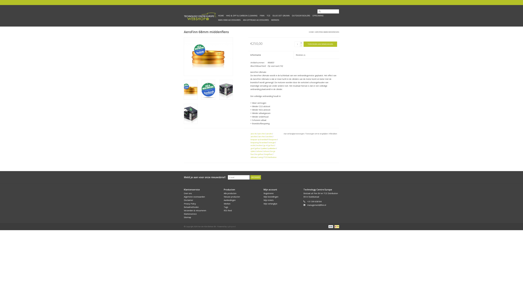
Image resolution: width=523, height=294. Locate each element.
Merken (275, 20)
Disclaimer (188, 200)
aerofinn (254, 136)
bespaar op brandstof (259, 139)
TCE (268, 15)
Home (221, 15)
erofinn (259, 145)
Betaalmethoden (191, 207)
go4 (252, 148)
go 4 (265, 145)
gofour (257, 148)
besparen (273, 139)
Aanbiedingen (230, 200)
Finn (262, 15)
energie (272, 142)
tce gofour (259, 154)
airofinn (269, 136)
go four (271, 145)
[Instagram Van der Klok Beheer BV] (337, 177)
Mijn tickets (269, 200)
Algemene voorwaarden (194, 196)
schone (259, 151)
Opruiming (317, 15)
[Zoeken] (318, 11)
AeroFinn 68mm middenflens (327, 32)
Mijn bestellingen (271, 196)
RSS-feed (228, 210)
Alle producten (230, 193)
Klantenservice (190, 214)
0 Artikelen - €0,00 (306, 2)
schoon (266, 151)
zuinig (260, 157)
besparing (255, 142)
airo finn (262, 136)
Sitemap (187, 217)
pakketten (272, 148)
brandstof (264, 142)
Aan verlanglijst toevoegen (294, 134)
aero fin (254, 134)
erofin (253, 145)
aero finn (261, 134)
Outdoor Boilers (301, 15)
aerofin (269, 134)
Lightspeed (231, 226)
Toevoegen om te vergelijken (316, 134)
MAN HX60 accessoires (229, 20)
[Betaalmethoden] (330, 226)
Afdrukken (333, 134)
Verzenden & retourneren (195, 210)
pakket (264, 148)
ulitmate (254, 157)
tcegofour (268, 154)
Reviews (300, 55)
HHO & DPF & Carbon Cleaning (241, 15)
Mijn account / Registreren (329, 2)
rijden (253, 151)
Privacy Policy (190, 203)
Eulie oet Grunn (281, 15)
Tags (226, 207)
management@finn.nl (316, 205)
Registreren (269, 193)
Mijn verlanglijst (270, 203)
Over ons (188, 193)
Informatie (255, 55)
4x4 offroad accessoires (256, 20)
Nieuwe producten (232, 196)
